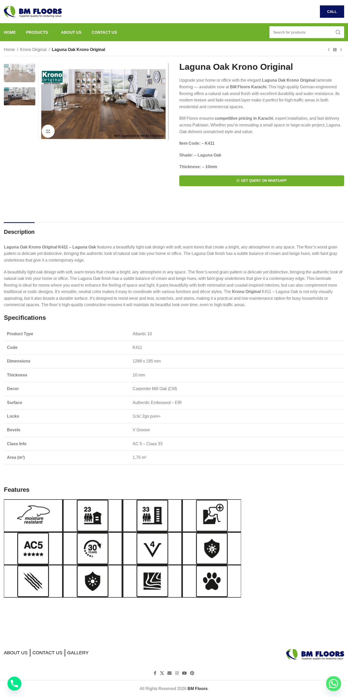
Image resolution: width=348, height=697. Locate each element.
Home (9, 49)
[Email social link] (169, 673)
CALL (332, 12)
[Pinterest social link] (192, 673)
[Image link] (315, 654)
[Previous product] (329, 50)
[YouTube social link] (184, 673)
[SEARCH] (338, 32)
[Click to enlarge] (48, 131)
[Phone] (14, 684)
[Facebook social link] (155, 673)
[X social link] (162, 673)
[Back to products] (335, 50)
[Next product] (341, 50)
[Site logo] (33, 11)
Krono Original (33, 49)
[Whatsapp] (334, 684)
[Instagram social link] (176, 673)
